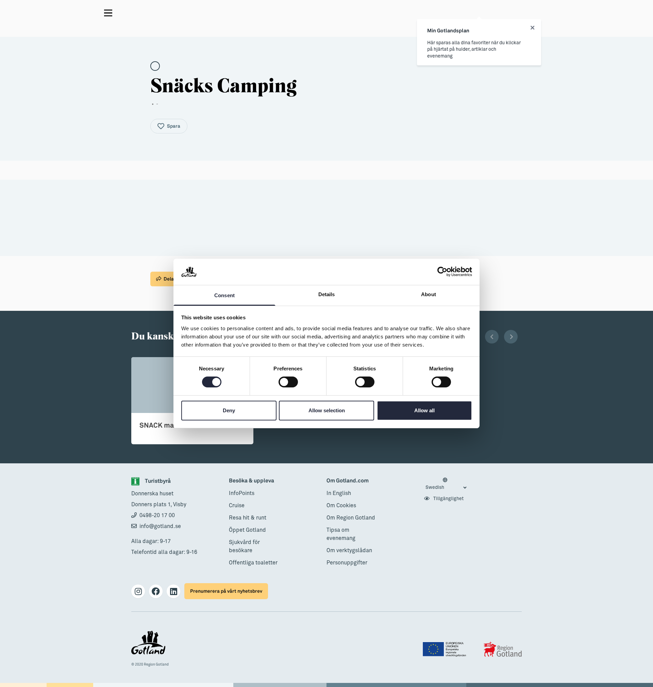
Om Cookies (341, 505)
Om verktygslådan (349, 550)
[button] (492, 337)
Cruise (237, 505)
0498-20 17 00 (157, 515)
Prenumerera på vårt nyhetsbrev (226, 591)
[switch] (288, 382)
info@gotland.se (160, 526)
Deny (229, 410)
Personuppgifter (346, 562)
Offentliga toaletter (253, 562)
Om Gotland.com (347, 480)
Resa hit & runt (247, 518)
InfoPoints (241, 493)
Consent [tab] (224, 295)
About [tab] (428, 294)
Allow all (424, 410)
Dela (169, 279)
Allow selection (326, 410)
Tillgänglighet (448, 498)
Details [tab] (326, 294)
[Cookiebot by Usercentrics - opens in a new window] (442, 272)
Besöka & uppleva (251, 480)
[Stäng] (532, 28)
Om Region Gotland (350, 518)
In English (338, 493)
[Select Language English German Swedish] (446, 484)
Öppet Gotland (247, 530)
